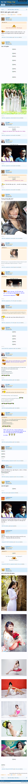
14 (14, 14)
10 (8, 14)
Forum (3, 4)
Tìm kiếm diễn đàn (4, 6)
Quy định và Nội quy (24, 782)
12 (11, 14)
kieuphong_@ (8, 546)
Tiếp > (20, 14)
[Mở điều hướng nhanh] (26, 9)
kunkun (12, 135)
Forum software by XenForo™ (5, 782)
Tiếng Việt (2, 780)
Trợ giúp (26, 780)
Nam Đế (3, 348)
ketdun (7, 465)
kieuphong (7, 460)
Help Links (13, 4)
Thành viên (8, 4)
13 (13, 14)
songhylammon (7, 135)
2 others (16, 135)
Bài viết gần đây (11, 6)
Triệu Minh (8, 271)
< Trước (2, 14)
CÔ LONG (7, 37)
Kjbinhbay (11, 37)
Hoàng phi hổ (4, 564)
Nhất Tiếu (3, 37)
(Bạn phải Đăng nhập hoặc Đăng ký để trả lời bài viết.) (18, 773)
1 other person (16, 37)
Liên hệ (22, 780)
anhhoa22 (8, 17)
